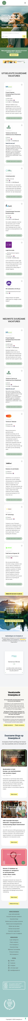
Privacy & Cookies (14, 952)
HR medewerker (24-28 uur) (13, 288)
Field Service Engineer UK (12, 553)
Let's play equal (14, 968)
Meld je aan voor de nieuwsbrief (14, 620)
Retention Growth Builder (12, 469)
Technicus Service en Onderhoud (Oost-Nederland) (13, 133)
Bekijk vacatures (8, 725)
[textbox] (13, 33)
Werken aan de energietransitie (14, 924)
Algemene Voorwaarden (14, 949)
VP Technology (10, 514)
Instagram (12, 965)
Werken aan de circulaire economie (14, 921)
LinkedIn (12, 960)
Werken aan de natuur (14, 926)
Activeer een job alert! (14, 928)
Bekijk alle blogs (14, 903)
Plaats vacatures (19, 725)
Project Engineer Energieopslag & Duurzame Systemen (13, 94)
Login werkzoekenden (14, 914)
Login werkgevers (14, 940)
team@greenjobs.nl (15, 970)
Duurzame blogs (14, 919)
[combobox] (14, 33)
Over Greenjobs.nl (14, 944)
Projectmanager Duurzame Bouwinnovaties (13, 212)
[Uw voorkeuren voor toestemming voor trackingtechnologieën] (25, 1018)
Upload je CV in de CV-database (14, 933)
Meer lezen (14, 794)
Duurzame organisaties (14, 931)
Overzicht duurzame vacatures (14, 916)
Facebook (12, 963)
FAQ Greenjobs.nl (14, 954)
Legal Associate (10, 250)
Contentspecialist (10, 176)
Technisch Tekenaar (11, 421)
